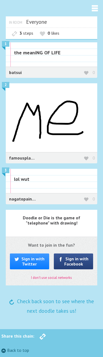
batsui (15, 72)
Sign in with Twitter (32, 261)
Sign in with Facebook (76, 261)
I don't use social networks (51, 277)
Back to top (18, 350)
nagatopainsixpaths (29, 199)
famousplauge (23, 158)
